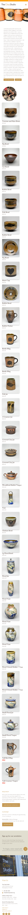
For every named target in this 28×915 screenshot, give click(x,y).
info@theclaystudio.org (9, 892)
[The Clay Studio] (8, 5)
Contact (4, 909)
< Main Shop (18, 79)
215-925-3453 (7, 890)
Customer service (8, 824)
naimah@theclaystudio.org (8, 821)
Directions (4, 907)
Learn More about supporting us (11, 805)
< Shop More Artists (8, 79)
